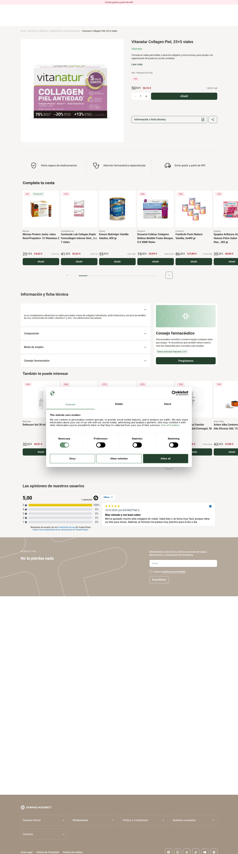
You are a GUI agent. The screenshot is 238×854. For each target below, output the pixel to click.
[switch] (100, 445)
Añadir (41, 261)
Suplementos (56, 31)
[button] (94, 820)
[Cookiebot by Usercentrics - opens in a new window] (174, 393)
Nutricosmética (72, 31)
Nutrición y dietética (38, 31)
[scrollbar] (118, 276)
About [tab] (167, 404)
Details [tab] (119, 404)
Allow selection (119, 458)
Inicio (23, 31)
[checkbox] (150, 571)
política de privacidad (174, 571)
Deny (72, 458)
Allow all (165, 458)
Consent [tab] (70, 404)
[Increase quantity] (146, 96)
